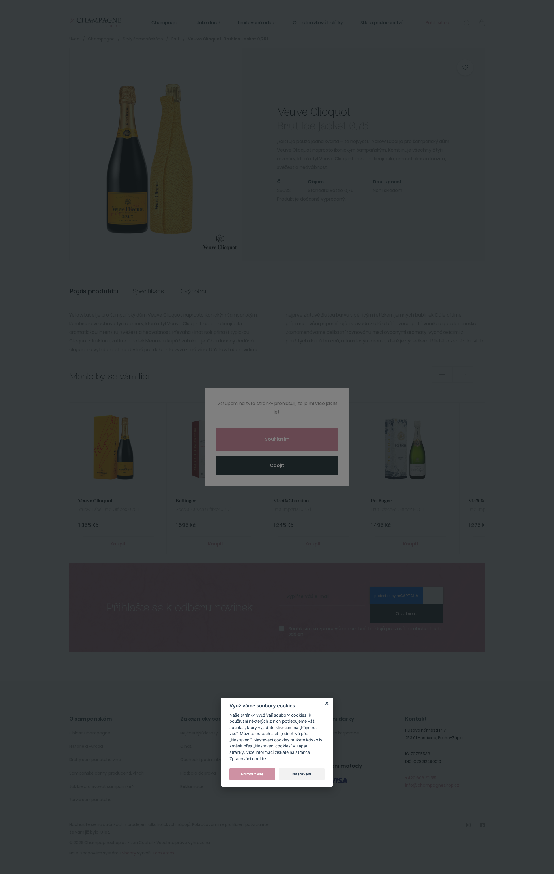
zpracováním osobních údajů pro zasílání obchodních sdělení (365, 631)
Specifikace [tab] (148, 291)
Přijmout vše (252, 774)
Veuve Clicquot (95, 501)
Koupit (118, 543)
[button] (467, 24)
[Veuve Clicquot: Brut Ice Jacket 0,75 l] (148, 154)
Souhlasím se (365, 631)
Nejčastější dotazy (199, 733)
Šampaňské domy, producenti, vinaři (106, 773)
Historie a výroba (86, 746)
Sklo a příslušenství (381, 22)
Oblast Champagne (89, 733)
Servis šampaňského (90, 800)
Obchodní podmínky (200, 759)
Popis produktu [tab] (93, 291)
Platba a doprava (198, 773)
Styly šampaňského (143, 39)
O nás (186, 746)
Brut (175, 39)
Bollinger (186, 501)
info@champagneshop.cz (432, 785)
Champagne (165, 22)
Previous (442, 374)
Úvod (74, 39)
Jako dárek (209, 22)
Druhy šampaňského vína (95, 759)
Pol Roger (381, 501)
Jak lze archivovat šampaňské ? (101, 786)
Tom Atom (163, 853)
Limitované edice (257, 22)
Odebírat (406, 613)
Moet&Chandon (291, 501)
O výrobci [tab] (192, 291)
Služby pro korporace (338, 733)
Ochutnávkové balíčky (318, 22)
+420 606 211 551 (420, 778)
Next (462, 374)
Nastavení (301, 774)
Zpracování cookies (248, 758)
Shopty (129, 853)
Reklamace (191, 786)
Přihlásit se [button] (437, 22)
